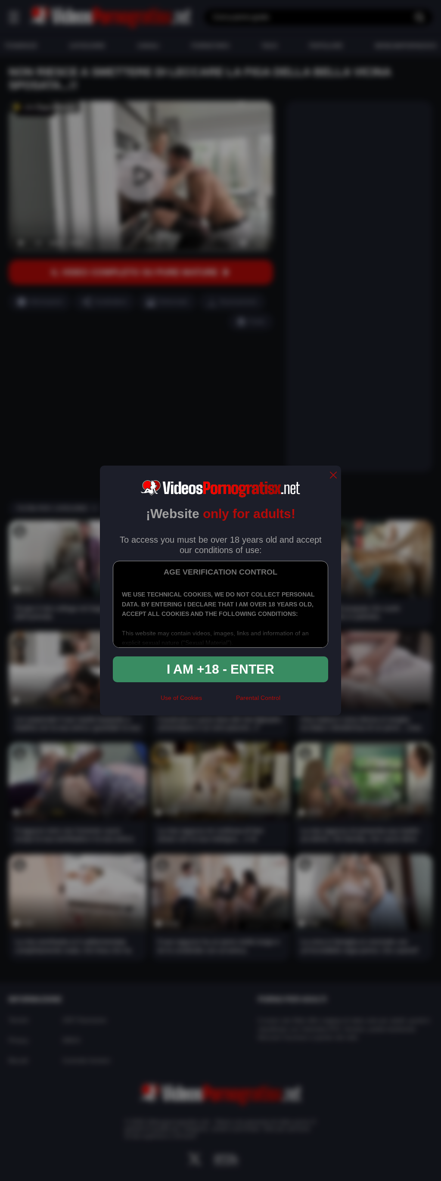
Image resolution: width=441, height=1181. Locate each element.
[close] (333, 476)
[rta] (219, 701)
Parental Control (258, 697)
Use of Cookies (181, 697)
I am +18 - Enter (220, 669)
